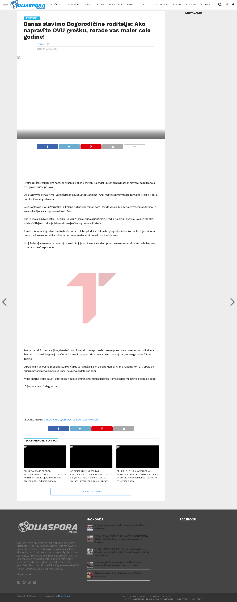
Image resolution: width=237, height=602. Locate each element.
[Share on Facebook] (47, 145)
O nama (191, 4)
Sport (142, 596)
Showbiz (154, 596)
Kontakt (206, 4)
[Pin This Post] (90, 145)
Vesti (88, 4)
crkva (48, 419)
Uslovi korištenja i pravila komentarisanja (148, 599)
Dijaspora (73, 4)
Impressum (183, 599)
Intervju (130, 4)
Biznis (100, 4)
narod (57, 419)
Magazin (114, 4)
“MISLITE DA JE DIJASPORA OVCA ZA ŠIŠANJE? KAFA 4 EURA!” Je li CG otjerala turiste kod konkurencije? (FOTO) (122, 539)
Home (124, 596)
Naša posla (160, 4)
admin (42, 44)
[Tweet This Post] (69, 145)
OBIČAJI (66, 419)
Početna (56, 4)
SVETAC (77, 419)
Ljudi (144, 4)
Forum (176, 4)
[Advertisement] (91, 166)
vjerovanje (90, 419)
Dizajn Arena (64, 596)
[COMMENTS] (134, 145)
